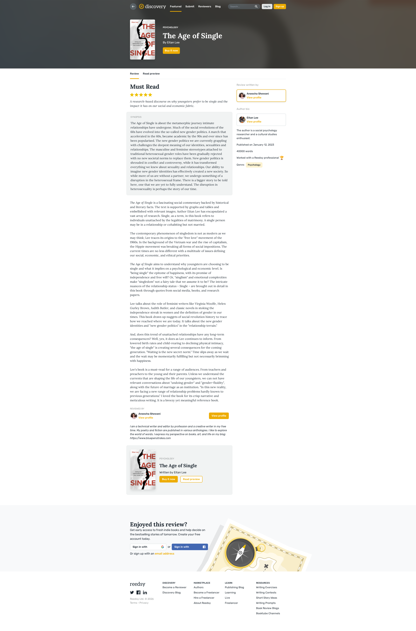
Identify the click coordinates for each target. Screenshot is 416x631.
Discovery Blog (171, 592)
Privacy (144, 602)
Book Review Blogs (267, 608)
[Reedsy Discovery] (137, 585)
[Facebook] (138, 592)
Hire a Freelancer (204, 597)
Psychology (170, 27)
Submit (189, 6)
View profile (219, 415)
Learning (230, 592)
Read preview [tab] (151, 73)
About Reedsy (202, 602)
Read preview (191, 479)
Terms (134, 602)
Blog (218, 6)
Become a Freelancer (206, 592)
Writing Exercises (266, 587)
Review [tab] (134, 73)
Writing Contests (266, 592)
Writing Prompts (266, 602)
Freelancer (231, 602)
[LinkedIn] (145, 592)
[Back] (133, 6)
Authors (198, 587)
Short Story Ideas (266, 597)
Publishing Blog (234, 587)
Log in (267, 6)
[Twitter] (132, 592)
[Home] (152, 6)
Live (227, 597)
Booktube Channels (268, 613)
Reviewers (204, 6)
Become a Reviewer (174, 587)
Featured (176, 6)
